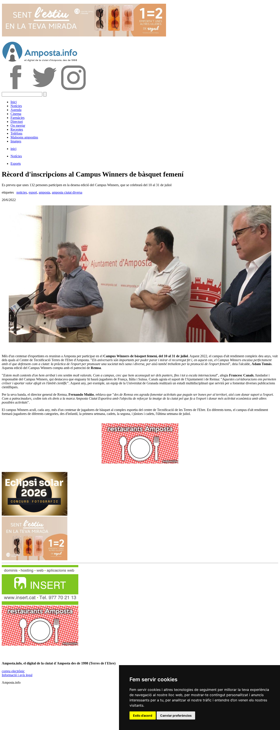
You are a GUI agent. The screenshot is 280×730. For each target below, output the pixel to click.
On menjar (17, 125)
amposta (44, 192)
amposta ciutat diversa (67, 192)
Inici (13, 102)
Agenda (15, 110)
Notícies (16, 106)
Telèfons (16, 133)
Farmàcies (17, 118)
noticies (21, 192)
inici (13, 149)
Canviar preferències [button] (176, 715)
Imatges (15, 141)
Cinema (15, 114)
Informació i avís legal (17, 675)
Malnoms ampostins (24, 137)
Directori (16, 121)
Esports (15, 163)
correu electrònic (13, 671)
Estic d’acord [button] (142, 715)
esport (33, 192)
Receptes (16, 129)
